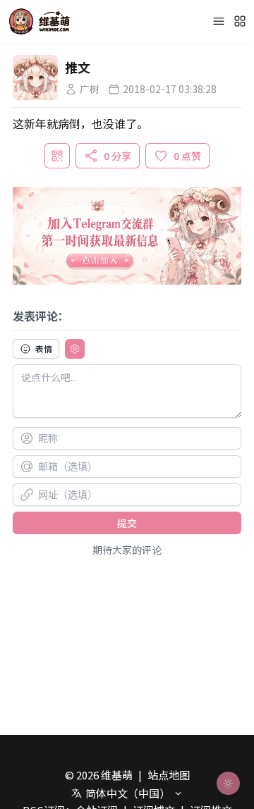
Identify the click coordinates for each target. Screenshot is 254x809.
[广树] (35, 77)
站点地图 (168, 774)
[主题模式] (228, 783)
